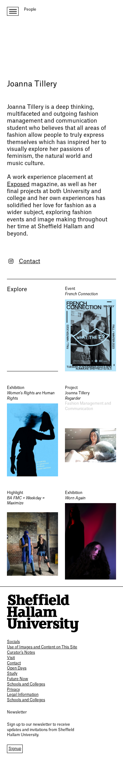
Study (12, 673)
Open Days (16, 668)
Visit (11, 658)
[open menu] (13, 11)
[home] (43, 613)
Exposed (18, 184)
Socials (13, 642)
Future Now (17, 679)
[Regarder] (90, 430)
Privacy (13, 689)
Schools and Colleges (26, 684)
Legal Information (22, 694)
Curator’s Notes (21, 652)
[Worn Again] (90, 535)
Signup (15, 749)
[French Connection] (90, 328)
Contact (29, 261)
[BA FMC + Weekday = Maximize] (32, 535)
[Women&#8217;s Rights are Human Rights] (32, 430)
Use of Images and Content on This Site (42, 647)
